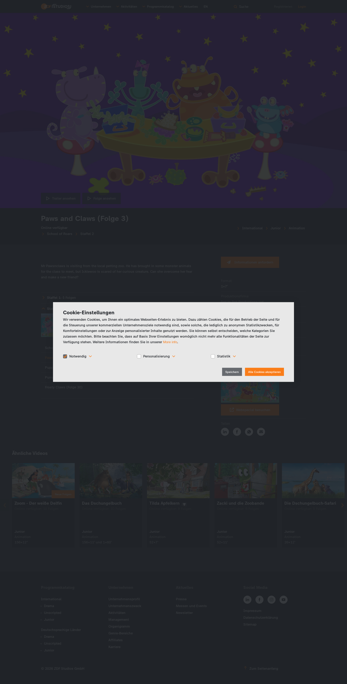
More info (170, 342)
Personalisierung (156, 356)
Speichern (232, 372)
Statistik (223, 356)
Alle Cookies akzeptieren (264, 372)
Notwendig (77, 356)
